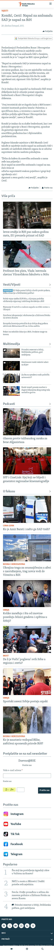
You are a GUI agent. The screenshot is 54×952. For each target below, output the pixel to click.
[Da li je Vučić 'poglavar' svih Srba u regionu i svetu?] (27, 639)
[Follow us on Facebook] (4, 925)
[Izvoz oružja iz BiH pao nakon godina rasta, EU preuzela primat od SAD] (27, 215)
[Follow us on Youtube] (15, 925)
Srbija (6, 610)
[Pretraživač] (42, 949)
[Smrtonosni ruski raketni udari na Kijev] (11, 365)
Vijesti (5, 11)
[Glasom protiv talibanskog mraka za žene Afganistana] (27, 421)
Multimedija (11, 344)
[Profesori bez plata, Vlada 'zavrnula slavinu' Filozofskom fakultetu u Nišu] (27, 254)
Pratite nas (44, 790)
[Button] (48, 31)
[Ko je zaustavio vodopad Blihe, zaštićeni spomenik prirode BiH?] (27, 719)
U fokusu (9, 491)
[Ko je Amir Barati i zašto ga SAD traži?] (27, 509)
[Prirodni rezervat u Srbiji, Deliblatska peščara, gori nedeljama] (11, 353)
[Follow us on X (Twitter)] (9, 925)
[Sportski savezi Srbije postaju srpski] (27, 681)
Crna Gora (8, 526)
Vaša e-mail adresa (12, 770)
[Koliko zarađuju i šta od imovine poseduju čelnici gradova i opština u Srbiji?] (27, 593)
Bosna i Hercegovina (14, 564)
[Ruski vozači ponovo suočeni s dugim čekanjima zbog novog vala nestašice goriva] (11, 391)
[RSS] (27, 925)
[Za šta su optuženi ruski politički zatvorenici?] (11, 378)
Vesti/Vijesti (11, 285)
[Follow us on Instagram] (21, 925)
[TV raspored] (33, 925)
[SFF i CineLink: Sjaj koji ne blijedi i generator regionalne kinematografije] (27, 460)
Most (6, 656)
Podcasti (9, 404)
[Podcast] (27, 949)
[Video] (11, 949)
